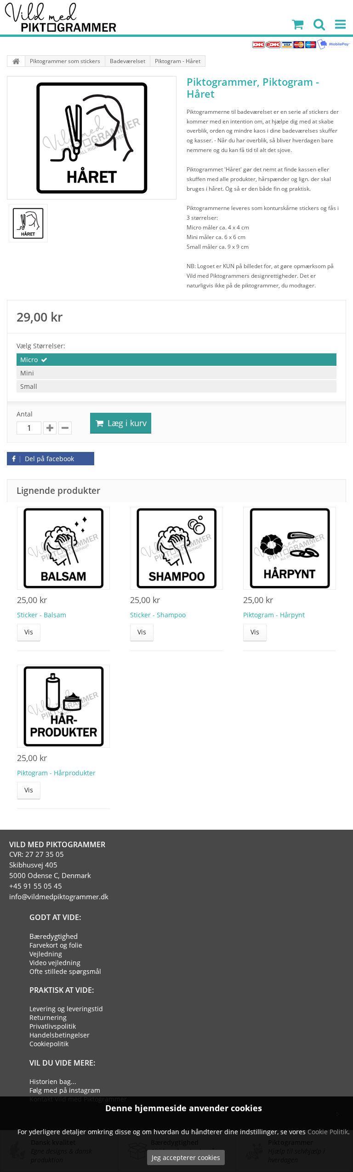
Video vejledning (54, 962)
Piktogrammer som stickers (65, 61)
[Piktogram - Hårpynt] (289, 548)
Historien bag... (52, 1081)
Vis (28, 631)
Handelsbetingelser (59, 1035)
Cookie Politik (327, 1131)
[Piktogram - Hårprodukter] (63, 706)
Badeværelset (127, 61)
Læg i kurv (126, 422)
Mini (27, 373)
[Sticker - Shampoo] (176, 548)
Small (28, 386)
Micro (29, 359)
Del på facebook (48, 458)
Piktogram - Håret (177, 61)
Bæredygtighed (53, 936)
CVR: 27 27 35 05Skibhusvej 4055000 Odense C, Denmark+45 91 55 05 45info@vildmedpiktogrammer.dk (58, 875)
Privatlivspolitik (52, 1026)
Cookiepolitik (48, 1043)
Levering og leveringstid (66, 1008)
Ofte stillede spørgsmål (65, 971)
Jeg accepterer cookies (186, 1157)
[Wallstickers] (16, 61)
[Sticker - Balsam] (63, 548)
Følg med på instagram (64, 1090)
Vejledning (45, 953)
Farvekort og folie (55, 945)
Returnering (48, 1017)
